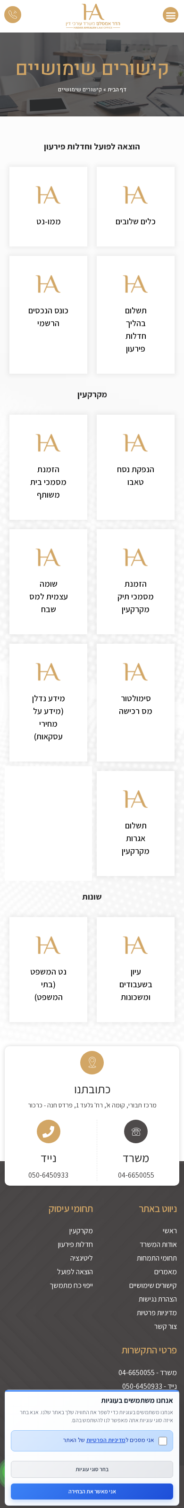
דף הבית (117, 89)
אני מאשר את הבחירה (92, 1491)
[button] (170, 15)
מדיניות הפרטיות (105, 1440)
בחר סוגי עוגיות (92, 1469)
